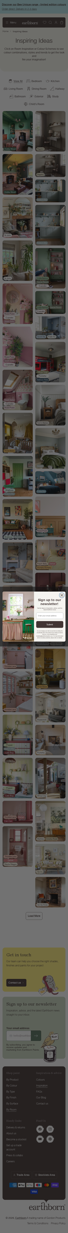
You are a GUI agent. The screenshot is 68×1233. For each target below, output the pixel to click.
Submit (49, 624)
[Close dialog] (61, 595)
